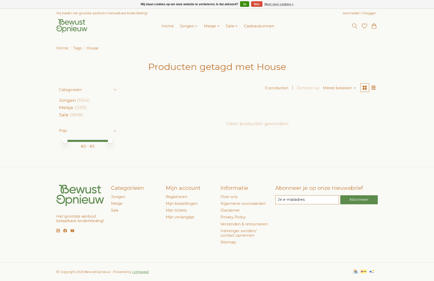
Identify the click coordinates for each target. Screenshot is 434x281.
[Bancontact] (372, 271)
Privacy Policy (233, 217)
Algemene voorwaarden (243, 203)
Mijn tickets (176, 210)
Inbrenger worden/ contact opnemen (238, 233)
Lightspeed (140, 272)
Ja (244, 4)
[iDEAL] (363, 271)
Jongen (67, 100)
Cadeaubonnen (259, 26)
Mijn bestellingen (182, 203)
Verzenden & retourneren (244, 224)
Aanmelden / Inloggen (359, 13)
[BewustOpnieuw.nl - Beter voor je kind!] (71, 26)
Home (167, 26)
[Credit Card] (355, 271)
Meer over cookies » (279, 4)
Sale (64, 114)
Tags (77, 48)
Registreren (176, 197)
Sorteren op (308, 88)
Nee (257, 4)
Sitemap (228, 242)
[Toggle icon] (354, 26)
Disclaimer (230, 210)
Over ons (229, 197)
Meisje (66, 107)
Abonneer (358, 199)
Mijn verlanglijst (180, 217)
